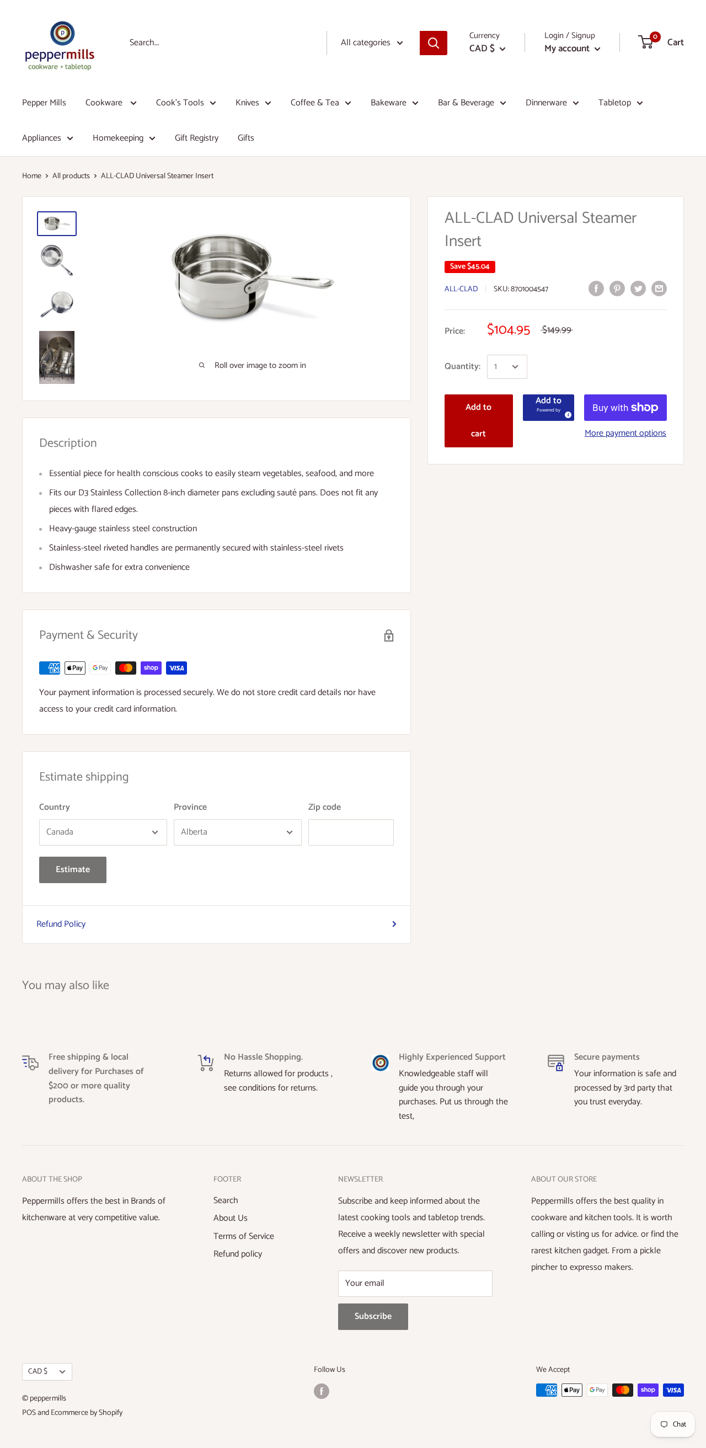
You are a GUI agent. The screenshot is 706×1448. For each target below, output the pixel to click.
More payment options (625, 433)
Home (31, 176)
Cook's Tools (180, 102)
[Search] (433, 43)
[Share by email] (659, 288)
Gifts (246, 138)
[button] (548, 407)
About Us (230, 1218)
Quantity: (462, 366)
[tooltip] (566, 413)
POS (29, 1413)
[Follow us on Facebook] (321, 1391)
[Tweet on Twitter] (638, 288)
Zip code (324, 807)
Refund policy (237, 1254)
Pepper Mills (44, 102)
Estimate (73, 869)
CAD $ (37, 1371)
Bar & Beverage (466, 102)
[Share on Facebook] (596, 288)
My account (568, 48)
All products (71, 176)
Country (54, 807)
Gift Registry (196, 138)
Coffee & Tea (315, 102)
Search (225, 1200)
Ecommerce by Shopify (86, 1413)
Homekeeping (118, 138)
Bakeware (389, 102)
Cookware (105, 102)
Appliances (41, 138)
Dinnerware (546, 102)
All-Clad (461, 289)
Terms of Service (243, 1236)
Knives (247, 102)
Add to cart (478, 420)
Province (190, 807)
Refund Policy (60, 924)
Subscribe (373, 1316)
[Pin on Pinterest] (617, 288)
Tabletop (614, 102)
